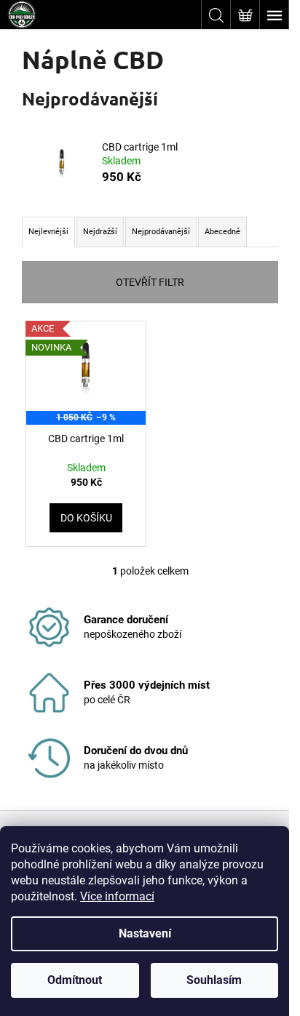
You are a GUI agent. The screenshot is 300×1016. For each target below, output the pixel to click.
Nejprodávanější (161, 231)
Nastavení (145, 933)
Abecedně (222, 231)
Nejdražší (100, 231)
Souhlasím (214, 980)
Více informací (117, 896)
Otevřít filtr (150, 282)
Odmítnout (74, 980)
